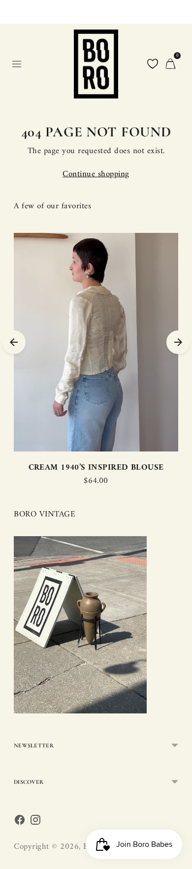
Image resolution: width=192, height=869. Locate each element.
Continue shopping (96, 174)
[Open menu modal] (17, 64)
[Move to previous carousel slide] (14, 342)
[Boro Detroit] (96, 64)
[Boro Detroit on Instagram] (35, 822)
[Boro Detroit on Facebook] (20, 822)
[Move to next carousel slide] (178, 342)
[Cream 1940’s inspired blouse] (96, 342)
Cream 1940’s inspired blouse (96, 467)
